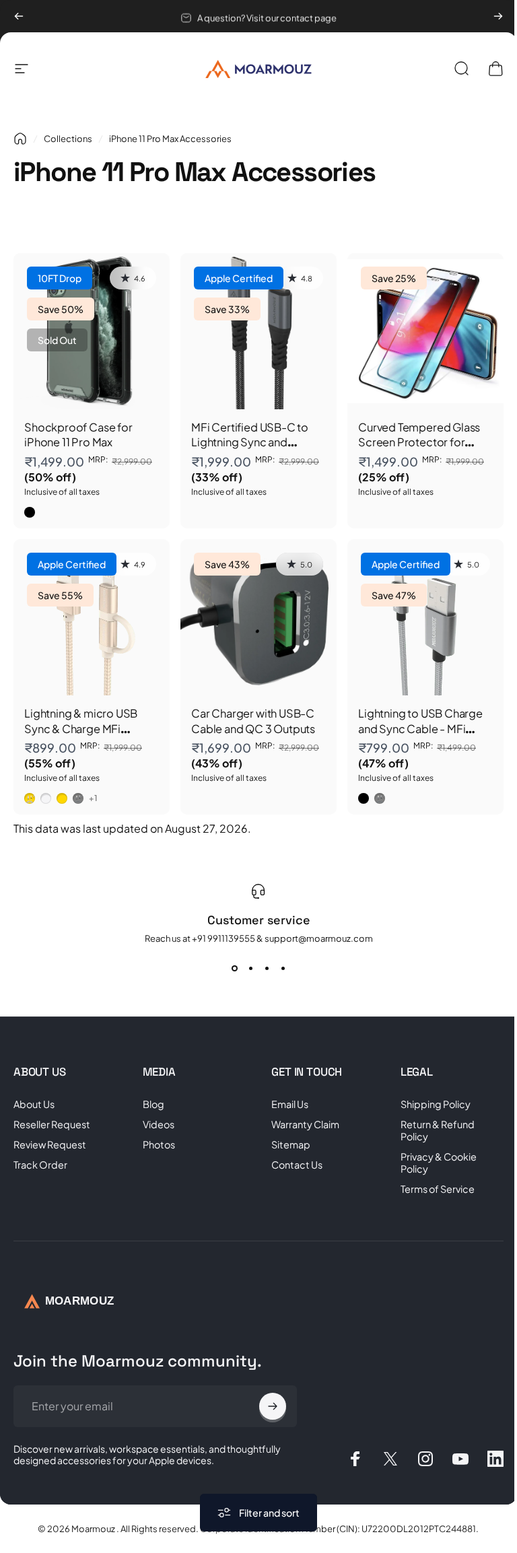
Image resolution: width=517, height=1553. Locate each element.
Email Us (285, 1104)
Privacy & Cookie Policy (431, 1162)
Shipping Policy (428, 1104)
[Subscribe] (266, 1406)
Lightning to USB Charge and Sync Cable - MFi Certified (420, 728)
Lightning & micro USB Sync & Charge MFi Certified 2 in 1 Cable (80, 728)
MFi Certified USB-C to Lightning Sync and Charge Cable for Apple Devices (251, 449)
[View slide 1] (229, 968)
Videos (156, 1124)
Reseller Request (51, 1124)
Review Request (49, 1144)
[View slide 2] (246, 968)
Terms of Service (430, 1189)
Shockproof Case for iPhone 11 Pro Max (78, 434)
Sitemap (286, 1144)
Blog (151, 1104)
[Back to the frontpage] (20, 138)
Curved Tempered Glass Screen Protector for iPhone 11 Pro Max (419, 442)
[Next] (498, 16)
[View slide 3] (262, 968)
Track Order (40, 1165)
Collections (68, 138)
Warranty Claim (301, 1124)
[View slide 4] (278, 968)
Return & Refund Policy (430, 1130)
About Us (34, 1104)
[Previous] (19, 16)
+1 (93, 798)
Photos (156, 1144)
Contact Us (292, 1165)
